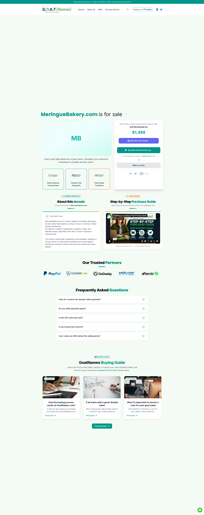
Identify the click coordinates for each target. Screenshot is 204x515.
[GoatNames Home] (56, 9)
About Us (91, 10)
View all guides (100, 426)
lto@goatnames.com (148, 156)
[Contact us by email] (199, 510)
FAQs (100, 10)
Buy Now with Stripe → (140, 141)
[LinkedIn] (157, 9)
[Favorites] (127, 9)
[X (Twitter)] (161, 9)
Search (81, 10)
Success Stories (112, 10)
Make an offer (139, 165)
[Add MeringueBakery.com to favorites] (125, 114)
